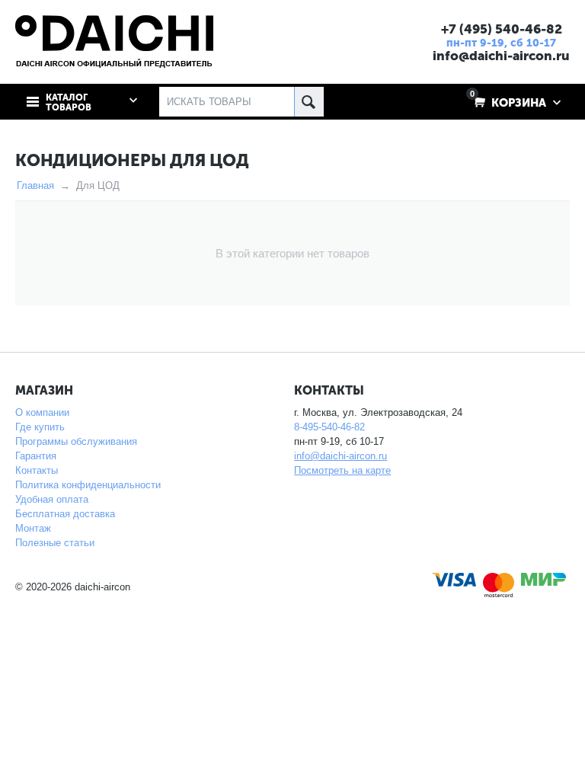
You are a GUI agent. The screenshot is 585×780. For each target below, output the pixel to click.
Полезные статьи (54, 542)
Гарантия (35, 456)
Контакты (36, 470)
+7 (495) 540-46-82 (501, 29)
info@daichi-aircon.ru (501, 55)
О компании (42, 412)
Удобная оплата (51, 499)
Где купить (40, 427)
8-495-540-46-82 (329, 427)
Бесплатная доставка (65, 513)
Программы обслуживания (76, 441)
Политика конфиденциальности (88, 485)
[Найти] (309, 102)
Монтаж (33, 528)
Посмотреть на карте (342, 470)
